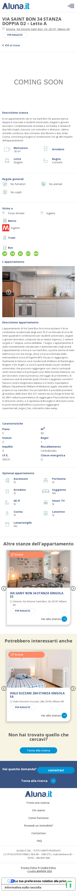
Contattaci (38, 833)
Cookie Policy (48, 867)
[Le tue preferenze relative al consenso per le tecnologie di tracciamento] (70, 885)
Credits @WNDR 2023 (39, 871)
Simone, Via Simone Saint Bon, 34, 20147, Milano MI (38, 29)
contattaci (56, 770)
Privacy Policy (29, 867)
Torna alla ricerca (38, 750)
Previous (8, 292)
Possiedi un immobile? (38, 825)
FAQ (39, 841)
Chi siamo (38, 810)
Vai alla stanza (51, 619)
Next (68, 292)
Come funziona (38, 818)
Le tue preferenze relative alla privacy (42, 881)
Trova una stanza (38, 802)
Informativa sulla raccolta (23, 887)
